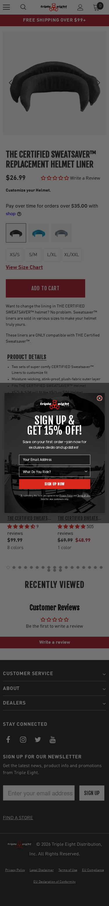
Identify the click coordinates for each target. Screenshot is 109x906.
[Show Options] (86, 472)
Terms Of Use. (83, 495)
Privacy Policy (65, 495)
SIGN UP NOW (54, 484)
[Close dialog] (99, 398)
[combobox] (53, 472)
